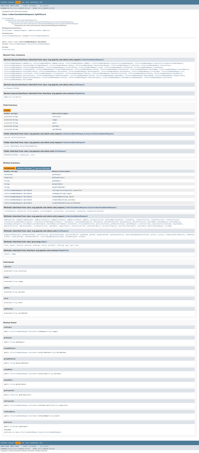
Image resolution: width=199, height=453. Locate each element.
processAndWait (33, 211)
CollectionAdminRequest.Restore (54, 77)
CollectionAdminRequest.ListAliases (18, 73)
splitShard (142, 226)
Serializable (7, 30)
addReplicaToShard (58, 220)
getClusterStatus (102, 224)
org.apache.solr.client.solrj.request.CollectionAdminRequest (30, 22)
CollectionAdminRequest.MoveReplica (168, 73)
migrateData (177, 224)
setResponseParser (32, 236)
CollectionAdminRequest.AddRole (77, 63)
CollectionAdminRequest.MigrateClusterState (109, 73)
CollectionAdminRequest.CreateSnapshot (19, 69)
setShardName (57, 197)
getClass (28, 245)
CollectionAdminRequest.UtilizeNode (18, 79)
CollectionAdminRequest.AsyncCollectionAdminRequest (29, 44)
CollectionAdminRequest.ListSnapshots (49, 73)
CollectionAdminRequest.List (173, 71)
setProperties (57, 190)
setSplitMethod (58, 203)
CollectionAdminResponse (63, 22)
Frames (25, 6)
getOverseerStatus (118, 224)
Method (27, 8)
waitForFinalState (19, 137)
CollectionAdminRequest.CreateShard (148, 67)
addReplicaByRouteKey (24, 220)
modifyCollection (10, 226)
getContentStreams (57, 234)
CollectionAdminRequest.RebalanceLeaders (52, 75)
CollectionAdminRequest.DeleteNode (143, 69)
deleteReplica (162, 222)
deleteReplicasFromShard (56, 224)
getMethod (84, 234)
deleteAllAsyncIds (111, 222)
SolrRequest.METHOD (11, 88)
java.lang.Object (8, 18)
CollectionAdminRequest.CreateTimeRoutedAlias (54, 69)
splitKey (55, 126)
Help (41, 2)
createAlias (129, 220)
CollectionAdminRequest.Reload (82, 75)
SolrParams (8, 174)
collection (56, 116)
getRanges (56, 181)
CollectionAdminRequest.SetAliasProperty (85, 77)
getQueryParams (103, 234)
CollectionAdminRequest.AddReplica (17, 63)
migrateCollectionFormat (162, 224)
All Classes (44, 6)
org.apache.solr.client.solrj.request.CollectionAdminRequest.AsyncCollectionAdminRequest (44, 23)
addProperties (9, 220)
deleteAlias (98, 222)
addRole (86, 220)
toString (60, 245)
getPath (92, 234)
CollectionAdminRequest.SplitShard (158, 77)
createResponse (10, 211)
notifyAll (51, 245)
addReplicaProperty (42, 220)
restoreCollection (78, 226)
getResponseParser (117, 234)
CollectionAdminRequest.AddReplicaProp (48, 63)
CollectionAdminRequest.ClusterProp (125, 65)
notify (43, 245)
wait (67, 245)
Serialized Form (8, 49)
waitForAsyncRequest (155, 226)
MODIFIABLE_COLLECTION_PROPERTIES (24, 146)
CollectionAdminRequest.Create (91, 67)
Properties (8, 177)
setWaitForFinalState (95, 211)
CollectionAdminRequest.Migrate (77, 73)
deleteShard (72, 224)
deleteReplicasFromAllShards (34, 224)
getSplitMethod (58, 187)
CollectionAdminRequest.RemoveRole (109, 75)
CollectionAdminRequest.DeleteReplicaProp (20, 71)
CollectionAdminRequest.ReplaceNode (139, 75)
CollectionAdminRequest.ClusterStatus (156, 65)
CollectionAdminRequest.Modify (140, 73)
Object (44, 242)
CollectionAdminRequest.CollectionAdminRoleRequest (24, 67)
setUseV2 (82, 236)
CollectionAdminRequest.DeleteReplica (174, 69)
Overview (4, 2)
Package (11, 2)
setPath (7, 236)
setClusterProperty (109, 226)
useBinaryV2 (24, 155)
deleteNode (151, 222)
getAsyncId (21, 211)
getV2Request (132, 224)
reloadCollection (40, 226)
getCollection (42, 234)
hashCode (36, 245)
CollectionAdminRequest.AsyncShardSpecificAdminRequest (26, 65)
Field (15, 8)
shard (54, 123)
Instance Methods (24, 168)
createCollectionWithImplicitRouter (18, 222)
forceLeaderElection (86, 224)
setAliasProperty (93, 226)
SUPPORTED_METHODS (11, 155)
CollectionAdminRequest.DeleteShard (53, 71)
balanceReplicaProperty (114, 220)
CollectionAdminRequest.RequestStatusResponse (22, 77)
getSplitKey (56, 184)
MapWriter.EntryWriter (12, 97)
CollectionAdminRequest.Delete (87, 69)
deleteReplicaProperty (12, 224)
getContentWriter (72, 234)
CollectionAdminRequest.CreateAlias (118, 67)
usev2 (33, 155)
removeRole (53, 226)
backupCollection (97, 220)
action (6, 146)
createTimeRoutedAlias (83, 222)
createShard (68, 222)
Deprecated (34, 2)
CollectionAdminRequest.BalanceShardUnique (92, 65)
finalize (19, 245)
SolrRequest (79, 85)
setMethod (190, 234)
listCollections (144, 224)
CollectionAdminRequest (11, 36)
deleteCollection (139, 222)
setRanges (56, 193)
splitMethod (56, 129)
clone (6, 245)
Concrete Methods (42, 168)
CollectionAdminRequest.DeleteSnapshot (84, 71)
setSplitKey (56, 200)
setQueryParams (17, 236)
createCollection (142, 220)
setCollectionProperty (127, 226)
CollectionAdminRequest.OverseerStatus (19, 75)
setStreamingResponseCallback (52, 236)
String (15, 116)
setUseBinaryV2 (71, 236)
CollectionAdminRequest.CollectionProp (61, 67)
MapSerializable (35, 30)
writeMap (168, 226)
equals (12, 245)
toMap (14, 254)
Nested (9, 8)
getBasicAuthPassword (12, 234)
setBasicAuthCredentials (175, 234)
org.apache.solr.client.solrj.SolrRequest (19, 20)
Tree (27, 2)
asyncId (7, 137)
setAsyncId (81, 211)
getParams (56, 174)
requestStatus (64, 226)
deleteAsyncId (125, 222)
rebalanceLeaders (25, 226)
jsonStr (7, 254)
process (154, 234)
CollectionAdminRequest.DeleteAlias (114, 69)
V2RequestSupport (20, 30)
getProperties (57, 177)
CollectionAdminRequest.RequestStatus (170, 75)
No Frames (32, 6)
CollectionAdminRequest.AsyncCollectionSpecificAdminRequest (159, 63)
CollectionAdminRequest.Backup (62, 65)
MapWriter (46, 30)
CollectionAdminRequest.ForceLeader (146, 71)
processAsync (59, 211)
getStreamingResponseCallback (137, 234)
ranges (54, 120)
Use (23, 2)
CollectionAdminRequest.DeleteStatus (115, 71)
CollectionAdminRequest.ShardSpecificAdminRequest (123, 77)
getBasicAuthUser (29, 234)
